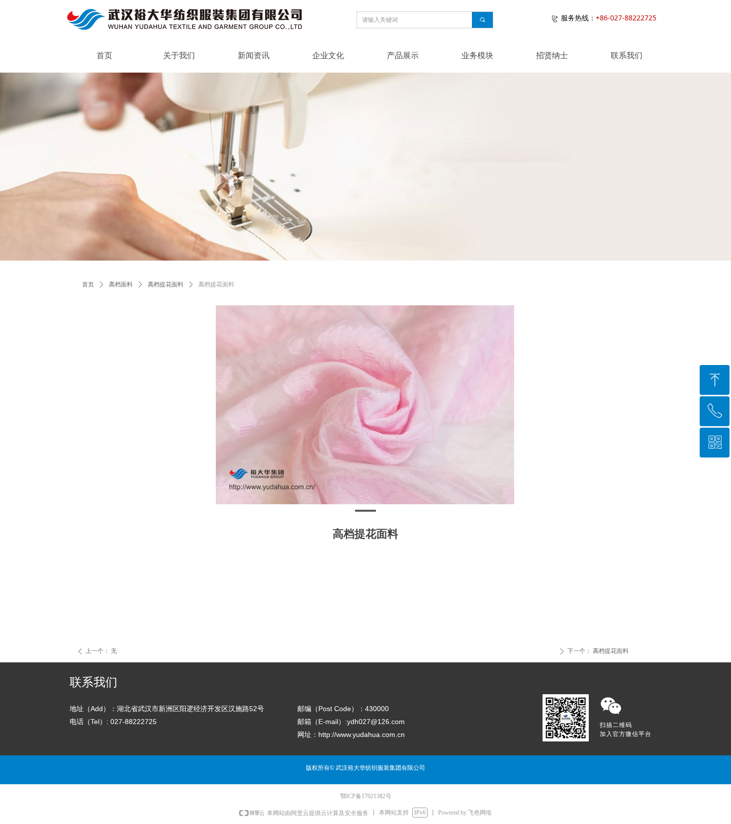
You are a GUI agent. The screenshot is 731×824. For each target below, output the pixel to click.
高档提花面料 (165, 284)
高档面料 (121, 284)
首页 (88, 284)
